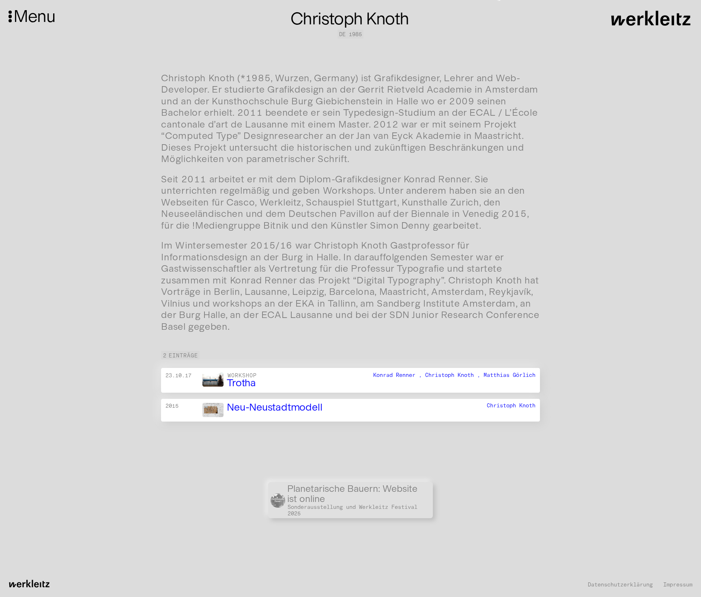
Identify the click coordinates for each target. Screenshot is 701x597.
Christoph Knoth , (454, 374)
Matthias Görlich (509, 374)
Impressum (677, 585)
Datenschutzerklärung (620, 585)
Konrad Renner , (399, 374)
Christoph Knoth (511, 405)
